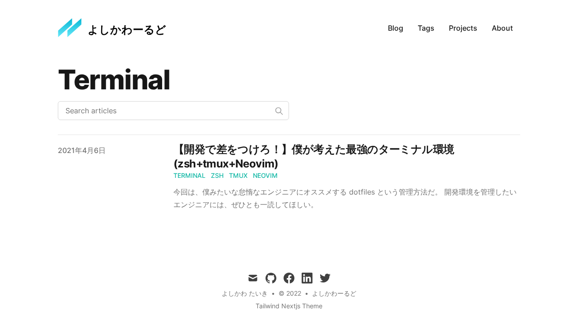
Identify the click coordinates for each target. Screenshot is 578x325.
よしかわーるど (334, 293)
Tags (426, 27)
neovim (265, 175)
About (502, 27)
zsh (217, 175)
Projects (463, 27)
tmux (238, 175)
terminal (189, 175)
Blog (395, 27)
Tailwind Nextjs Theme (289, 306)
